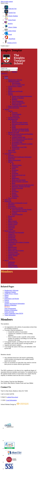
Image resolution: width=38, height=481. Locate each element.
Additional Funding (14, 81)
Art (13, 163)
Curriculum (7, 153)
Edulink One (12, 236)
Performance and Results (15, 91)
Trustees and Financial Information (22, 96)
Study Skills (11, 150)
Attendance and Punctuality (16, 232)
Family (14, 126)
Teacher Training (13, 267)
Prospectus (11, 263)
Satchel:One (11, 237)
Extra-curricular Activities (15, 208)
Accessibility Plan (17, 142)
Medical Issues (12, 247)
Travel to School (13, 252)
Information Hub (13, 119)
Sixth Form (11, 158)
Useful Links (15, 149)
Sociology (15, 194)
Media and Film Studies (19, 180)
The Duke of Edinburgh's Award (17, 203)
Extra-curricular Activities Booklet (22, 209)
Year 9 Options (12, 198)
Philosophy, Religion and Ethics (21, 186)
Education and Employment (20, 124)
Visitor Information (13, 107)
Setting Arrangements (14, 160)
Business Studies (17, 165)
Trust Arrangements (17, 101)
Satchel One (12, 12)
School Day (11, 226)
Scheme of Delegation (18, 103)
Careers (10, 111)
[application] (19, 413)
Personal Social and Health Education (23, 185)
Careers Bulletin (16, 114)
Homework (11, 216)
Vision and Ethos (17, 135)
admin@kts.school (12, 397)
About (6, 78)
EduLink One (12, 8)
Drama (14, 168)
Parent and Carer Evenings (16, 250)
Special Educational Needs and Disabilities (20, 134)
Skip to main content (7, 1)
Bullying (14, 121)
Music (13, 183)
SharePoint (11, 38)
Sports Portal (12, 20)
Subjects (10, 162)
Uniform (10, 229)
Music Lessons (12, 221)
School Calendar (13, 222)
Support (6, 109)
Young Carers (12, 152)
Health (14, 127)
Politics (14, 190)
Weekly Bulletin (13, 16)
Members (14, 99)
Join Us (6, 260)
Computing (15, 167)
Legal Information (11, 400)
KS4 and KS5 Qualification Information (19, 157)
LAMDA (14, 213)
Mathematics (15, 178)
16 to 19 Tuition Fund (18, 84)
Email (10, 34)
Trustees (10, 94)
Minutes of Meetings (18, 98)
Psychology (15, 191)
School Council (12, 224)
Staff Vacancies (12, 265)
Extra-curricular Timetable (19, 211)
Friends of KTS (12, 43)
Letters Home (12, 31)
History (10, 88)
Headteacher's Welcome (15, 80)
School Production (17, 214)
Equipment (11, 204)
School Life (7, 201)
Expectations (12, 206)
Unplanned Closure (13, 254)
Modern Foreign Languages (20, 181)
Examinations (12, 239)
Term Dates (11, 227)
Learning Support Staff (18, 137)
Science (14, 193)
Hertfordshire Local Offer (19, 147)
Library (10, 219)
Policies (10, 93)
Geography (15, 173)
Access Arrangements (18, 140)
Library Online (12, 27)
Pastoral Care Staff (13, 132)
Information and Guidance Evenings (18, 242)
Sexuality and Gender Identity (20, 130)
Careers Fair (15, 116)
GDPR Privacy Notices (15, 86)
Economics (15, 170)
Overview (15, 112)
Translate (14, 72)
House (10, 217)
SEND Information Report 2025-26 (22, 139)
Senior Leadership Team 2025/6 (17, 106)
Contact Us (4, 73)
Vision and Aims (16, 104)
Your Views (11, 259)
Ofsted (10, 89)
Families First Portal (14, 117)
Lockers (10, 245)
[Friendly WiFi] (9, 448)
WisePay (10, 23)
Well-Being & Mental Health (20, 129)
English (14, 171)
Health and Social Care (18, 175)
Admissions (11, 262)
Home (6, 76)
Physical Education (17, 188)
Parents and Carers (9, 231)
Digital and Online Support (20, 122)
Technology (15, 196)
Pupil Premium (16, 83)
